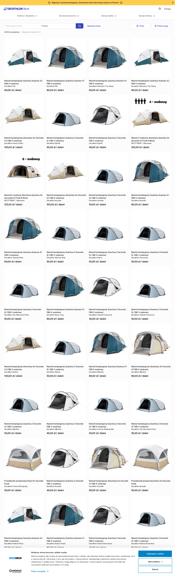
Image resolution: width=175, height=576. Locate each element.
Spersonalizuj (154, 562)
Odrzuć (155, 569)
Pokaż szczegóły (38, 571)
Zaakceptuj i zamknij (155, 554)
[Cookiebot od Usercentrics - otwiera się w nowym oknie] (15, 571)
